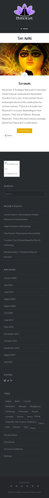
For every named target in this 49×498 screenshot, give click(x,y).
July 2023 (8, 285)
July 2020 (8, 313)
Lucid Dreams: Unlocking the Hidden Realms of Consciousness (21, 216)
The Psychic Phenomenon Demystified (22, 233)
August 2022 (10, 299)
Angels (8, 401)
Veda (7, 427)
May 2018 (8, 327)
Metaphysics (35, 406)
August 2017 (10, 355)
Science (20, 416)
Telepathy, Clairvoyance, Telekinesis (20, 422)
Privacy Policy (10, 435)
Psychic (35, 411)
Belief (17, 401)
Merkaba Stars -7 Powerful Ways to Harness (20, 254)
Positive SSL (24, 482)
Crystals (27, 401)
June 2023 (8, 292)
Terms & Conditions (13, 449)
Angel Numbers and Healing (17, 226)
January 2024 (10, 278)
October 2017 (10, 341)
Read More (24, 131)
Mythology (10, 411)
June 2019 (8, 320)
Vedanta (16, 427)
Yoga (26, 427)
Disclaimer (9, 442)
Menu (25, 29)
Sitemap (8, 456)
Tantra (30, 416)
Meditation (10, 406)
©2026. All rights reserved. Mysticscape (24, 492)
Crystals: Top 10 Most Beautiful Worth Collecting (22, 242)
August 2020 (10, 306)
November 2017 (11, 334)
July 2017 (8, 362)
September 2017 (11, 348)
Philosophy (23, 411)
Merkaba (22, 406)
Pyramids (9, 416)
